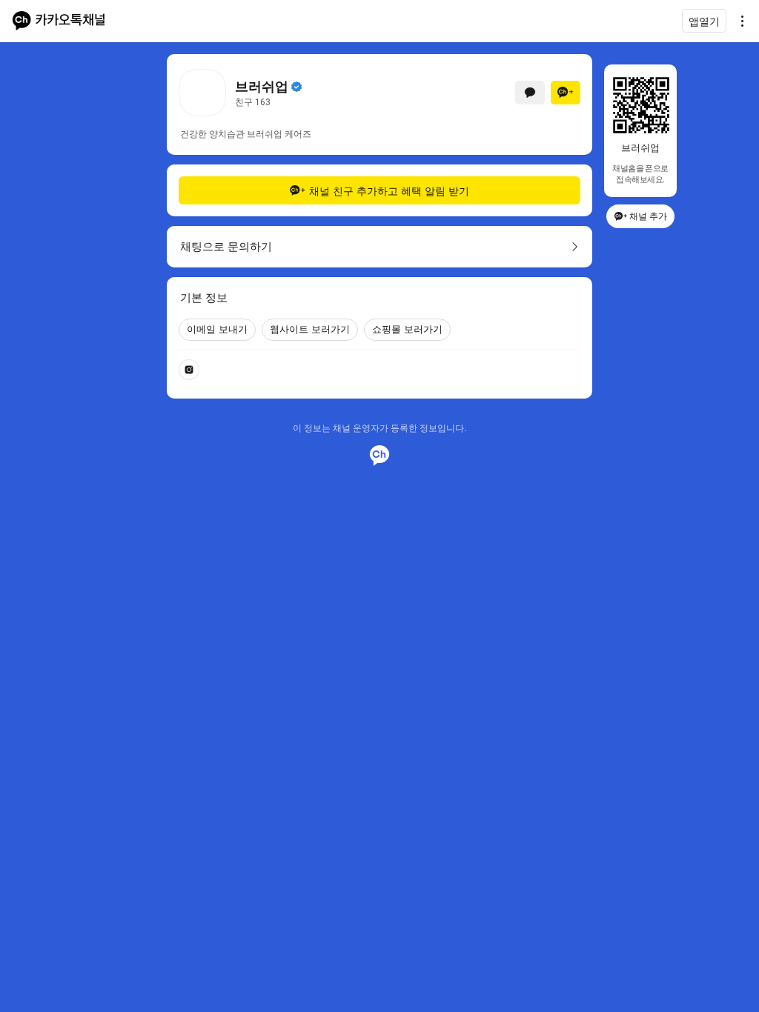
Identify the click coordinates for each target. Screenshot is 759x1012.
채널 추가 (648, 216)
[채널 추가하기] (565, 92)
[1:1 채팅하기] (530, 92)
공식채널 (296, 87)
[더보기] (738, 21)
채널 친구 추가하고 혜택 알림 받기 (389, 190)
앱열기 (704, 21)
